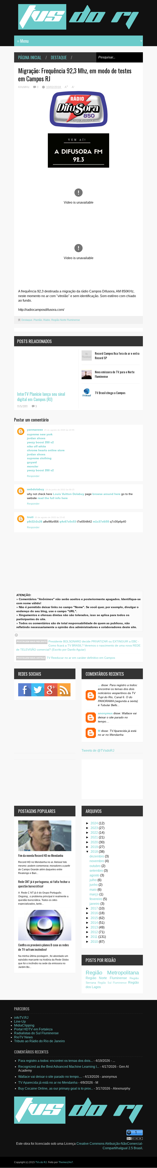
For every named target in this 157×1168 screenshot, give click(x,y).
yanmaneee (35, 429)
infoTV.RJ (21, 1017)
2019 (95, 847)
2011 (94, 936)
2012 (95, 932)
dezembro (97, 856)
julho (94, 880)
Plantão (38, 320)
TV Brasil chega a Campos (110, 392)
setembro (97, 870)
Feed (64, 689)
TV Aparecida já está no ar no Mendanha (47, 1082)
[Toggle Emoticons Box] (16, 635)
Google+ (50, 689)
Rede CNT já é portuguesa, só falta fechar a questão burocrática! (44, 883)
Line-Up (20, 1021)
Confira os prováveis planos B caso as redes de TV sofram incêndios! (43, 947)
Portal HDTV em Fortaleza (33, 1029)
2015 (95, 918)
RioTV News (23, 1037)
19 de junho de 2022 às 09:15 (59, 489)
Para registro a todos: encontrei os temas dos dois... (55, 1060)
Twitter (37, 689)
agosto (95, 875)
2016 (95, 913)
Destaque (59, 57)
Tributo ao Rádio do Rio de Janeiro (39, 1041)
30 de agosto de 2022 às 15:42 (50, 517)
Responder (33, 476)
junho (94, 884)
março (94, 894)
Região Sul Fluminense (112, 982)
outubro (95, 866)
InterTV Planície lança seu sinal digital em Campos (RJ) (41, 396)
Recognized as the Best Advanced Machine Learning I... (58, 1066)
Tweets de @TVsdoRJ (98, 750)
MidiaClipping (24, 1025)
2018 (95, 851)
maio (94, 889)
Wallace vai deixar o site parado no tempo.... (50, 1076)
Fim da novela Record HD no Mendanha (40, 855)
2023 (95, 828)
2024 (95, 823)
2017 (95, 908)
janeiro (95, 903)
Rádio (46, 320)
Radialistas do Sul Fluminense (36, 1033)
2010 (95, 941)
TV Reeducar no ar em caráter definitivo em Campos (81, 657)
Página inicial (29, 57)
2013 (95, 927)
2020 (95, 842)
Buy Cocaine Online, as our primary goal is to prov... (55, 1088)
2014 (95, 922)
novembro (97, 861)
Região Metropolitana (112, 972)
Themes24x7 (65, 1162)
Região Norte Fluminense (65, 320)
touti (30, 517)
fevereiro (96, 899)
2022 (95, 832)
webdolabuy (35, 489)
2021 (95, 837)
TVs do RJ (41, 1162)
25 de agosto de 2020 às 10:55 (59, 430)
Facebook (24, 689)
